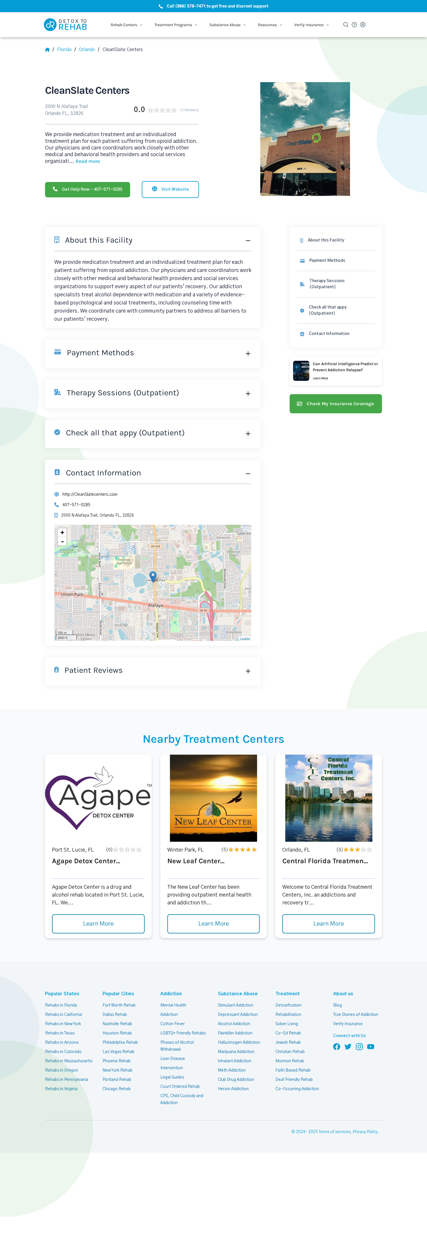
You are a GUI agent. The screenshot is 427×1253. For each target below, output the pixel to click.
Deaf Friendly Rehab (294, 1080)
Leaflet (245, 638)
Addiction (171, 993)
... (84, 161)
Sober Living (286, 1024)
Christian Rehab (290, 1052)
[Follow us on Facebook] (336, 1046)
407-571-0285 (76, 505)
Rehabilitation (288, 1015)
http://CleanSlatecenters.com (89, 495)
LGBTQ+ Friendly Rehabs (183, 1033)
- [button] (62, 541)
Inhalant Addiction (234, 1061)
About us (343, 993)
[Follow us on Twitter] (348, 1046)
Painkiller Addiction (235, 1033)
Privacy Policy (365, 1132)
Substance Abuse (238, 993)
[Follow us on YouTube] (370, 1046)
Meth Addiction (232, 1070)
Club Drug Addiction (236, 1080)
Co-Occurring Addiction (297, 1089)
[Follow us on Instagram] (359, 1046)
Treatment (287, 993)
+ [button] (62, 532)
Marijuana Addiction (236, 1052)
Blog (337, 1005)
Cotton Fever (172, 1024)
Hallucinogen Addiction (239, 1043)
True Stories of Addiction (355, 1015)
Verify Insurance (348, 1024)
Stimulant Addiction (235, 1005)
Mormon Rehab (289, 1061)
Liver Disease (172, 1059)
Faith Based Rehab (293, 1070)
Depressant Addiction (238, 1015)
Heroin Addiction (233, 1089)
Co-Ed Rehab (288, 1033)
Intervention (171, 1068)
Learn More (98, 924)
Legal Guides (172, 1077)
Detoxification (288, 1005)
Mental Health (173, 1005)
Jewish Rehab (288, 1043)
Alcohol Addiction (234, 1024)
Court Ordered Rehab (180, 1087)
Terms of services (334, 1132)
